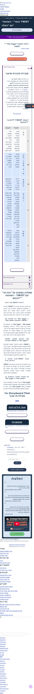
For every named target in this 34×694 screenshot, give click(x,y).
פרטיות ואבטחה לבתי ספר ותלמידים (11, 611)
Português (3, 650)
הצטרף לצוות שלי (5, 581)
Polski (2, 672)
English (2, 638)
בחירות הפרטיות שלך (6, 615)
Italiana (2, 646)
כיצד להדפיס (4, 555)
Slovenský (3, 678)
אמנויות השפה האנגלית (21, 18)
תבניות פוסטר (4, 599)
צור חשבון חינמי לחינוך (18, 37)
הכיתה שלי (3, 568)
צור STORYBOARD (17, 534)
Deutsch (3, 644)
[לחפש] (6, 7)
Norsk (2, 667)
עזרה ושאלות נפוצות (6, 551)
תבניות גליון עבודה (5, 597)
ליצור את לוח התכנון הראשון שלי (17, 544)
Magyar (2, 680)
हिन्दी (1, 657)
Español (3, 640)
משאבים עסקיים (5, 577)
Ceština (2, 676)
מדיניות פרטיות (4, 609)
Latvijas (2, 691)
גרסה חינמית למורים (6, 587)
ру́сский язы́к (5, 659)
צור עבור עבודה (4, 579)
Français (3, 642)
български (4, 684)
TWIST (25, 90)
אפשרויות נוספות (25, 48)
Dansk (2, 661)
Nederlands (4, 648)
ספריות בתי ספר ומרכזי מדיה (8, 591)
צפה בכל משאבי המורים (17, 469)
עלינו (1, 561)
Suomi (2, 665)
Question (10, 447)
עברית (2, 652)
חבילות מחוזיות (4, 589)
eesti (1, 693)
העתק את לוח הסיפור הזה (17, 59)
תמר (30, 18)
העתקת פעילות (17, 30)
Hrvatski (3, 682)
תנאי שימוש (3, 607)
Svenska (3, 663)
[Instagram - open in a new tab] (1, 625)
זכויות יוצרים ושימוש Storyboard (10, 604)
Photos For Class (6, 570)
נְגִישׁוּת (2, 613)
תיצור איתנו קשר (5, 563)
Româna (3, 674)
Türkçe (2, 669)
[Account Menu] (4, 15)
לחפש (16, 462)
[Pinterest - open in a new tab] (1, 631)
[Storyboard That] (5, 2)
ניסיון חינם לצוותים (5, 575)
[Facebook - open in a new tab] (1, 623)
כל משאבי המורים (10, 18)
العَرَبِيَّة (2, 655)
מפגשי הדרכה (4, 593)
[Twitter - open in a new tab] (1, 628)
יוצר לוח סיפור (4, 553)
